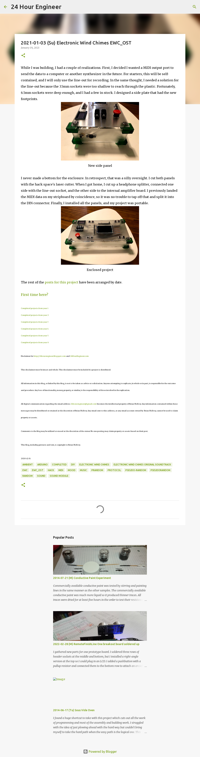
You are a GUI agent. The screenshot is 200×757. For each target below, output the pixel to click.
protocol (114, 470)
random (27, 476)
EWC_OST (37, 470)
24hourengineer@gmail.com (83, 404)
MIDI (60, 470)
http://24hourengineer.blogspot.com (50, 356)
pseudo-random (135, 470)
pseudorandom (160, 470)
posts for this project (61, 282)
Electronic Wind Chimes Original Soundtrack (142, 464)
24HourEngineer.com (79, 356)
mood (71, 470)
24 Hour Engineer (36, 6)
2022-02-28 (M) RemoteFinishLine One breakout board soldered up (96, 644)
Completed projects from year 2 (35, 315)
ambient (27, 464)
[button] (23, 55)
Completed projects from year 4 (34, 329)
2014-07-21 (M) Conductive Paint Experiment (82, 578)
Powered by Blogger (102, 751)
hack (51, 470)
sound (41, 476)
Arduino (42, 464)
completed (59, 464)
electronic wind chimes (94, 464)
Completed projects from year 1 (34, 308)
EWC (25, 470)
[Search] (67, 7)
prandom (97, 470)
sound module (59, 476)
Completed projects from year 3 (34, 322)
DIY (73, 464)
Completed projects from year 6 (35, 342)
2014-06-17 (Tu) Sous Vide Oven (74, 710)
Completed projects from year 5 (35, 336)
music (83, 470)
